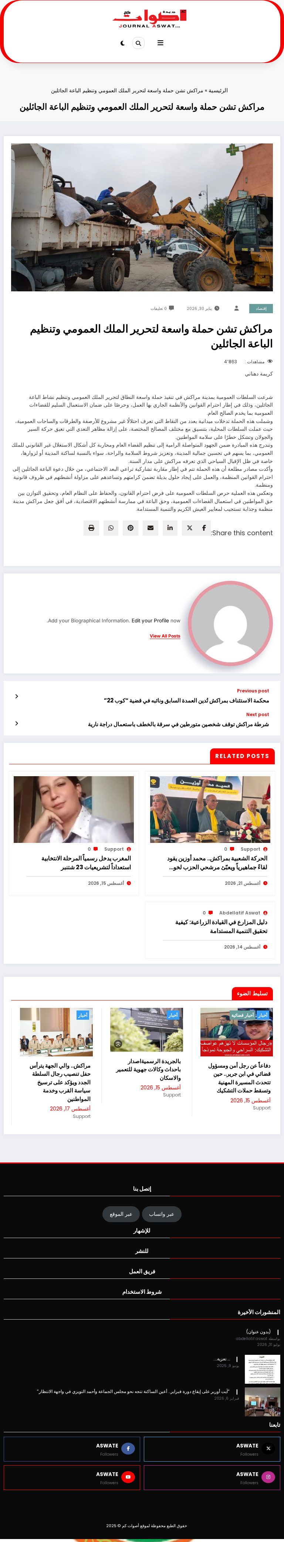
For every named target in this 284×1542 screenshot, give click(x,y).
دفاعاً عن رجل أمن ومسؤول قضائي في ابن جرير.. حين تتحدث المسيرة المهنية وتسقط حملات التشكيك (149, 1078)
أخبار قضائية (153, 1015)
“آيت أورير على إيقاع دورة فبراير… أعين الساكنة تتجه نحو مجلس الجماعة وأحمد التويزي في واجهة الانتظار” (133, 1422)
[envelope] (150, 528)
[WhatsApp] (111, 528)
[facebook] (204, 528)
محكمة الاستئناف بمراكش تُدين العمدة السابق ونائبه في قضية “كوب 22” (186, 700)
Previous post (253, 691)
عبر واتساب (161, 1245)
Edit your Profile (150, 620)
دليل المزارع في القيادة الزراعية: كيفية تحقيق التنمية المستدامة (221, 926)
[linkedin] (170, 528)
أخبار (82, 1015)
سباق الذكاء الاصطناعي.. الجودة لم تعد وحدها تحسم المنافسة (241, 1121)
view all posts (165, 636)
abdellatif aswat (239, 913)
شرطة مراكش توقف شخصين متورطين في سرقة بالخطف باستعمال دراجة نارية (178, 724)
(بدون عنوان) (258, 1363)
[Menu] (160, 43)
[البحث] (138, 43)
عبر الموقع (121, 1245)
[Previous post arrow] (16, 696)
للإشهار (142, 1261)
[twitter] (189, 528)
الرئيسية (218, 90)
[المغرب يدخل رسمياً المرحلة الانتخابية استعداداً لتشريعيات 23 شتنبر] (74, 809)
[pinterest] (130, 528)
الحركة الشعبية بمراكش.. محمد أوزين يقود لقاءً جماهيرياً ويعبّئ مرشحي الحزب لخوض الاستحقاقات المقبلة (216, 863)
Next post (257, 714)
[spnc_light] (123, 43)
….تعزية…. (222, 1390)
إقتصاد (261, 308)
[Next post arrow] (16, 723)
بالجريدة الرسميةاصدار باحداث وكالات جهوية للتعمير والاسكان (58, 1069)
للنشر (142, 1282)
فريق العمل (142, 1302)
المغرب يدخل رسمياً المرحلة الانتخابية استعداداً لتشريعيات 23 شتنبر (86, 862)
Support (250, 849)
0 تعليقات (159, 308)
